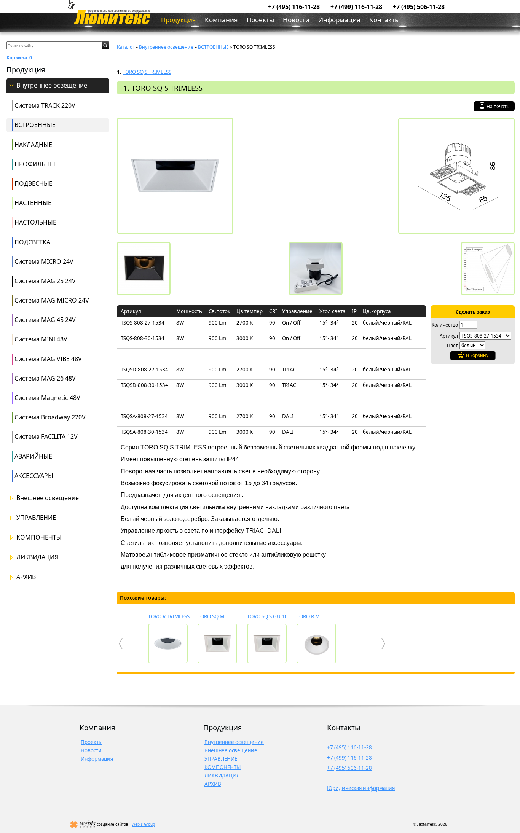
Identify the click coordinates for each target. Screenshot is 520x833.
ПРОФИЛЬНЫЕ (36, 164)
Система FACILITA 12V (46, 436)
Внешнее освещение (47, 498)
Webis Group (143, 824)
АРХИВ (26, 577)
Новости (296, 19)
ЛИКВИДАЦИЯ (37, 557)
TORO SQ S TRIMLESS (147, 71)
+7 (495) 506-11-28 (419, 7)
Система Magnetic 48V (47, 397)
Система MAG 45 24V (45, 319)
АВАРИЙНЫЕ (33, 456)
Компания (221, 19)
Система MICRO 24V (43, 261)
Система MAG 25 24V (45, 281)
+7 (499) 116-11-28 (356, 7)
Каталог (125, 47)
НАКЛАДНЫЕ (33, 144)
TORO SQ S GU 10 (267, 616)
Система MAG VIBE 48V (48, 359)
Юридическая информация (361, 788)
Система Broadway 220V (50, 417)
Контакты (384, 19)
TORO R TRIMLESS (169, 616)
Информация (339, 19)
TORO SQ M (211, 616)
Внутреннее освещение (51, 85)
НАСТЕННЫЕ (32, 203)
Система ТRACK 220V (44, 105)
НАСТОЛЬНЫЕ (35, 222)
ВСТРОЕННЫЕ (35, 125)
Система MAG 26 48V (45, 378)
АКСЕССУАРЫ (33, 475)
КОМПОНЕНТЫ (39, 537)
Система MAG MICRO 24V (51, 300)
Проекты (260, 19)
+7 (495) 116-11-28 (294, 7)
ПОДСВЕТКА (32, 242)
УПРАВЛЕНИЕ (36, 517)
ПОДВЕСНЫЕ (33, 183)
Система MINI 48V (40, 339)
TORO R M (308, 616)
